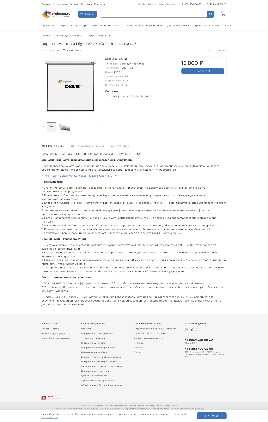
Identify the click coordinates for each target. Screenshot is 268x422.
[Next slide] (96, 87)
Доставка (86, 4)
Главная (46, 4)
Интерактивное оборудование (144, 25)
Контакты (99, 4)
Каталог (89, 14)
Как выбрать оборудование (55, 338)
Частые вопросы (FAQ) (53, 333)
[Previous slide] (46, 87)
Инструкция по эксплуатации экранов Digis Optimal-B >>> (79, 175)
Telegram (171, 4)
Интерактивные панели (106, 25)
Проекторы (48, 25)
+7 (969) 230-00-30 (191, 4)
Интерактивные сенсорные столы (98, 347)
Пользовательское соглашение (150, 333)
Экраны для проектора (73, 25)
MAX (161, 4)
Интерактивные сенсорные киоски (99, 361)
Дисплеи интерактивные (94, 375)
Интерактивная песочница (95, 371)
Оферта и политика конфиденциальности (155, 328)
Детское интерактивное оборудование (101, 366)
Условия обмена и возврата (148, 338)
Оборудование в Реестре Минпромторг (102, 385)
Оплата (74, 4)
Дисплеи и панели (178, 25)
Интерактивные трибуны (94, 352)
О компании (60, 4)
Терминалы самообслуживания (97, 380)
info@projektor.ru (147, 4)
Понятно (211, 416)
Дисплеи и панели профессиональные (101, 357)
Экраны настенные (99, 35)
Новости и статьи (50, 328)
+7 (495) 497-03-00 (216, 4)
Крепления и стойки (207, 25)
